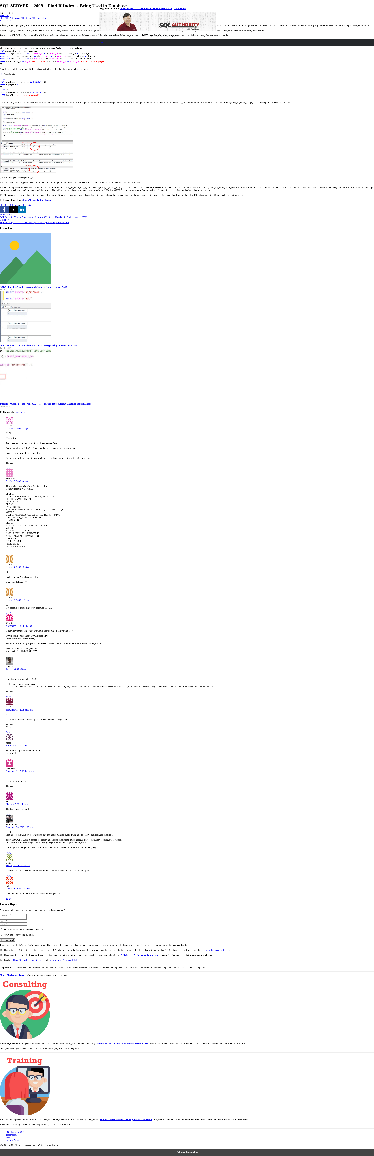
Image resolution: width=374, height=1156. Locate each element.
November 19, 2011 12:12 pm (20, 771)
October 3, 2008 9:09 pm (17, 481)
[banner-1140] (157, 30)
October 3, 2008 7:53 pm (17, 428)
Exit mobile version (187, 1152)
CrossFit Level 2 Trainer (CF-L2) (64, 960)
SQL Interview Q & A (16, 1132)
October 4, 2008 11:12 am (18, 600)
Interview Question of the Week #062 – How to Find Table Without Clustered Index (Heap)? (45, 404)
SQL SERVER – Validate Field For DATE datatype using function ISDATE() (38, 345)
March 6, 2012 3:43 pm (17, 804)
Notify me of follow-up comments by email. (24, 929)
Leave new (20, 412)
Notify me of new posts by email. (19, 934)
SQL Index (14, 205)
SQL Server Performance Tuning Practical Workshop (126, 1119)
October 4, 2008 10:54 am (18, 567)
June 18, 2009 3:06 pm (16, 669)
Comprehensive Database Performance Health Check (146, 8)
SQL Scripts (25, 205)
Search (9, 1137)
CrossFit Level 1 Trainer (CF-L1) (28, 960)
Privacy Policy (12, 1140)
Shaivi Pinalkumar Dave (12, 975)
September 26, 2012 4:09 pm (19, 827)
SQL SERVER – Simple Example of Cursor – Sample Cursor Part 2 (33, 287)
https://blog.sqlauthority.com (217, 950)
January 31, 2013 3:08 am (18, 865)
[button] (4, 209)
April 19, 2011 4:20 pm (16, 745)
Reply (8, 468)
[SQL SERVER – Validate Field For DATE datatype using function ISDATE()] (25, 341)
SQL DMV (4, 205)
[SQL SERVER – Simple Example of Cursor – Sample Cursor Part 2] (25, 283)
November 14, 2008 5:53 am (19, 626)
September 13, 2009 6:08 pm (19, 709)
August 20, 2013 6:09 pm (18, 888)
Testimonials (180, 8)
